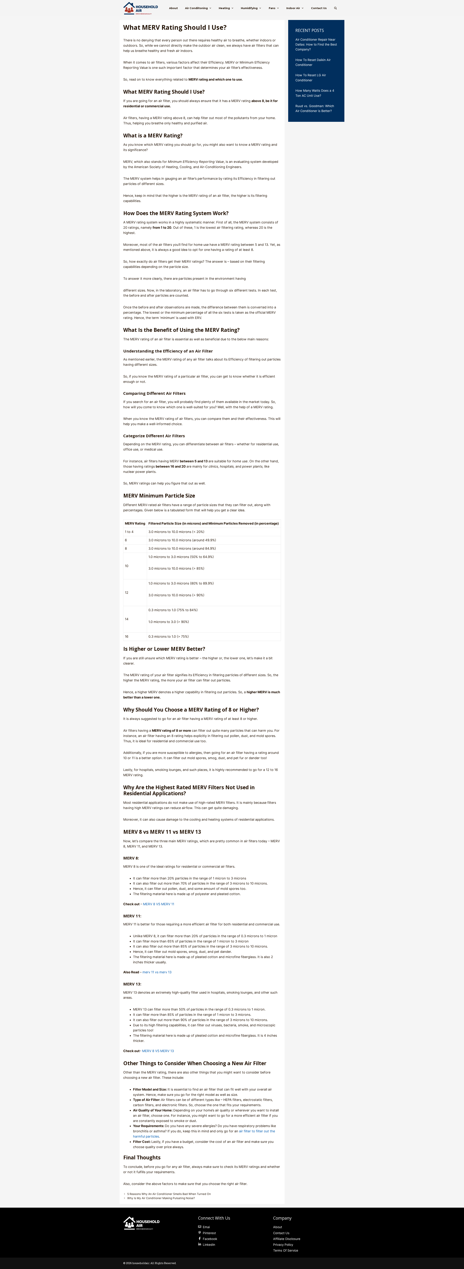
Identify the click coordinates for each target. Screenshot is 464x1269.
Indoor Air (293, 8)
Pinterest (209, 1233)
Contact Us (319, 8)
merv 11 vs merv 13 (156, 972)
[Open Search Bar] (335, 8)
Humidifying (249, 8)
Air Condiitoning (196, 8)
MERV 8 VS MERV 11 (158, 904)
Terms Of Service (285, 1250)
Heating (224, 8)
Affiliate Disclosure (286, 1239)
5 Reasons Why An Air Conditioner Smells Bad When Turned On (169, 1194)
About (173, 8)
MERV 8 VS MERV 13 (158, 1051)
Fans (272, 8)
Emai (206, 1227)
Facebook (210, 1239)
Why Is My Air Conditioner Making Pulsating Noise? (161, 1198)
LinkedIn (209, 1244)
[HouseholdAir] (141, 8)
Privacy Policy (283, 1244)
